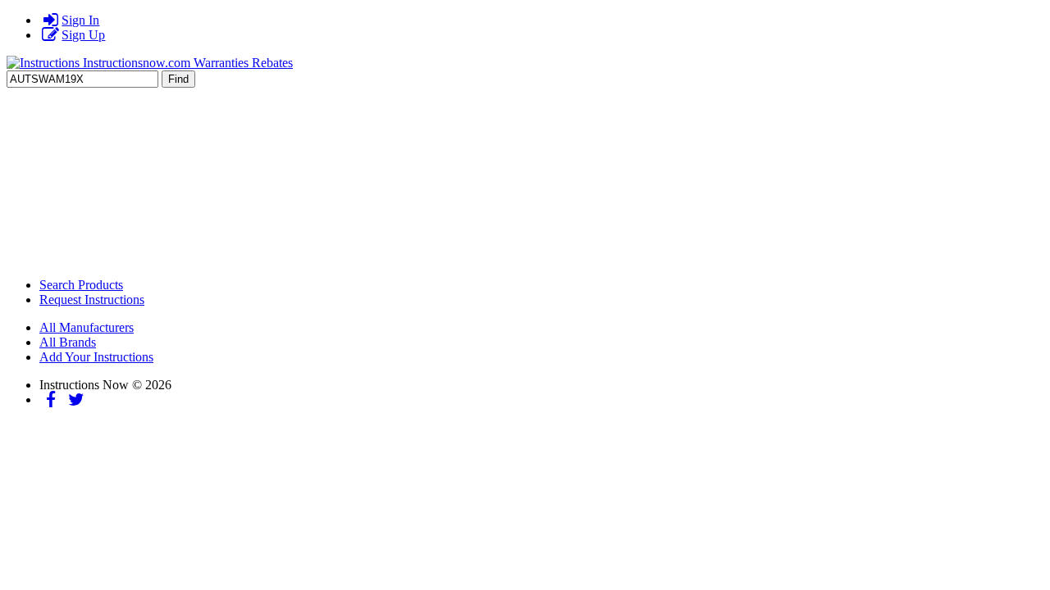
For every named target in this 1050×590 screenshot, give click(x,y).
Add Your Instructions (96, 357)
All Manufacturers (86, 327)
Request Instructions (91, 299)
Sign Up (83, 35)
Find (178, 79)
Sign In (80, 20)
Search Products (81, 285)
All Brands (67, 342)
